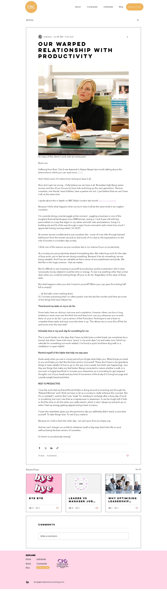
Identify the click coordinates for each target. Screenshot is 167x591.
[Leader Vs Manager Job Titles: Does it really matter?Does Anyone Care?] (83, 484)
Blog (28, 567)
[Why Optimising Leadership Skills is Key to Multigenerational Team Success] (123, 484)
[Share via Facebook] (39, 448)
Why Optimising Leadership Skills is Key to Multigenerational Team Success (123, 500)
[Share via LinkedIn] (51, 448)
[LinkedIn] (27, 582)
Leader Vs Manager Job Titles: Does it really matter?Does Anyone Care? (83, 500)
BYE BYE (36, 498)
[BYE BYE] (43, 484)
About (28, 563)
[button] (138, 20)
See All (138, 469)
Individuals (41, 559)
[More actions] (127, 36)
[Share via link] (57, 448)
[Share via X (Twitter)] (45, 448)
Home (28, 559)
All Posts (29, 20)
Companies (42, 563)
